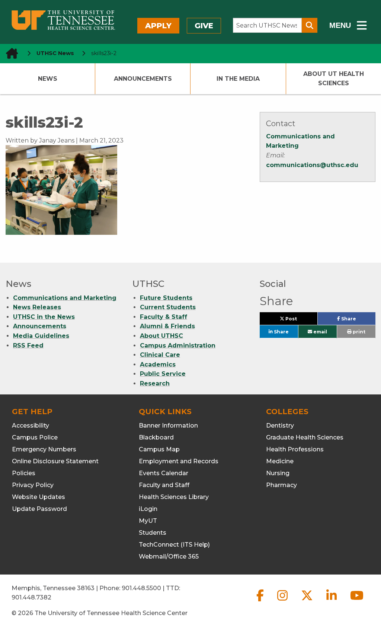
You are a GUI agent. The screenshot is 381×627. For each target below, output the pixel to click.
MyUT (148, 520)
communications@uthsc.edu (312, 165)
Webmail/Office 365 (169, 556)
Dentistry (280, 425)
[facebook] (260, 601)
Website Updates (38, 496)
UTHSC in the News (44, 316)
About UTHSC (161, 335)
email (319, 332)
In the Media (238, 78)
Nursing (277, 473)
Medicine (280, 461)
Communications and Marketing (64, 297)
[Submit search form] (309, 25)
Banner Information (168, 425)
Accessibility (30, 425)
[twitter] (307, 601)
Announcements (143, 78)
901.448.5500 (141, 588)
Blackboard (156, 437)
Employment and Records (178, 461)
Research (155, 383)
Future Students (166, 297)
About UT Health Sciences (333, 78)
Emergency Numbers (44, 449)
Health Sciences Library (174, 496)
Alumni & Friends (167, 326)
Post (299, 320)
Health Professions (295, 449)
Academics (158, 364)
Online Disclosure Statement (55, 461)
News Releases (37, 307)
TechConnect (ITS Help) (174, 544)
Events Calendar (163, 473)
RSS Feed (28, 345)
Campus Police (35, 437)
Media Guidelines (41, 335)
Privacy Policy (33, 485)
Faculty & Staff (163, 316)
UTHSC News (55, 53)
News (47, 78)
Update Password (39, 508)
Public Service (163, 373)
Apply (158, 25)
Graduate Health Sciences (304, 437)
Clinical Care (160, 354)
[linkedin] (332, 601)
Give (204, 25)
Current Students (168, 307)
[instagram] (283, 601)
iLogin (148, 508)
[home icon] (9, 53)
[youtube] (356, 601)
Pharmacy (281, 485)
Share (357, 320)
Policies (23, 473)
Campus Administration (177, 345)
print (358, 332)
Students (152, 532)
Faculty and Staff (164, 485)
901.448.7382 (31, 597)
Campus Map (159, 449)
